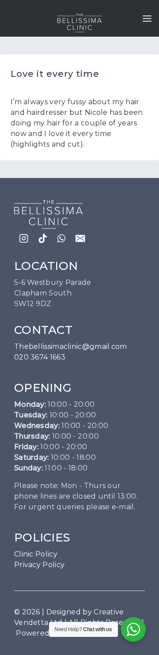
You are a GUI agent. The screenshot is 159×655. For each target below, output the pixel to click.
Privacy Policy (39, 564)
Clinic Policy (35, 554)
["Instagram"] (23, 238)
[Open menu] (147, 18)
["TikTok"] (42, 238)
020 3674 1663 (39, 357)
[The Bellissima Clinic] (79, 23)
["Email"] (80, 238)
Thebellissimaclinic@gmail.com (70, 346)
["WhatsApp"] (61, 238)
